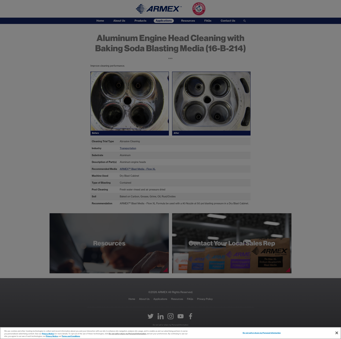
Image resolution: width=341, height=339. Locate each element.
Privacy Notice (48, 334)
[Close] (337, 333)
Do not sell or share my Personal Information (262, 333)
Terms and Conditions (71, 336)
